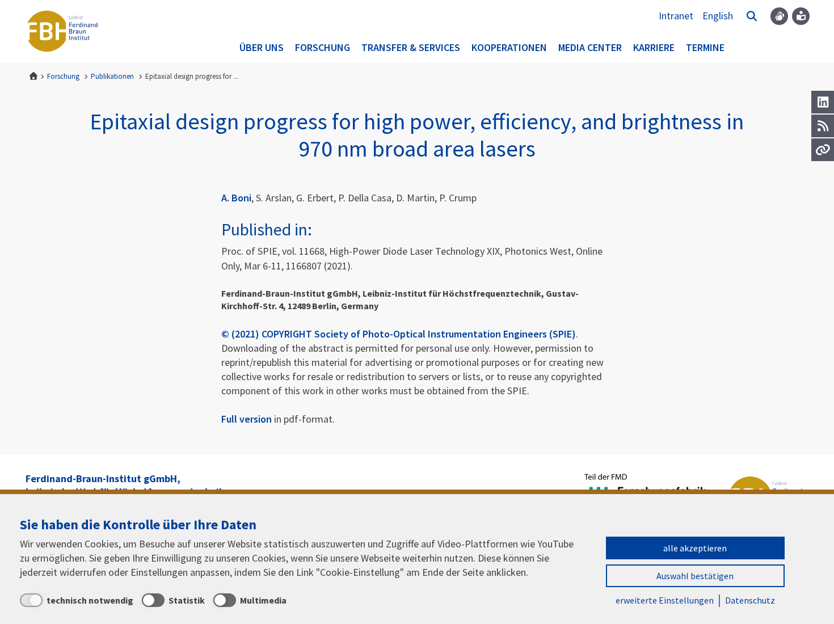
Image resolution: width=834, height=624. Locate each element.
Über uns (261, 47)
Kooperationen (509, 47)
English (717, 15)
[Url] (822, 149)
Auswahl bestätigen (695, 575)
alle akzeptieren (695, 548)
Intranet (676, 15)
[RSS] (822, 126)
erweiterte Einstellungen (665, 600)
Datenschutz (750, 600)
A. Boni (236, 197)
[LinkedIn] (822, 102)
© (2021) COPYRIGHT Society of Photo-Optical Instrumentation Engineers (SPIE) (398, 333)
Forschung (322, 47)
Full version (246, 418)
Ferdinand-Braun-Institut (62, 31)
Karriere (654, 47)
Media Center (590, 47)
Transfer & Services (410, 47)
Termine (705, 47)
